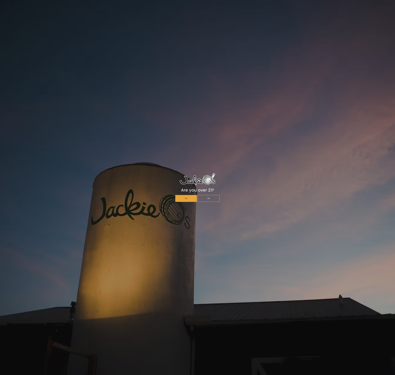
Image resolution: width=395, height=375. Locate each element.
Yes (186, 198)
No (209, 198)
